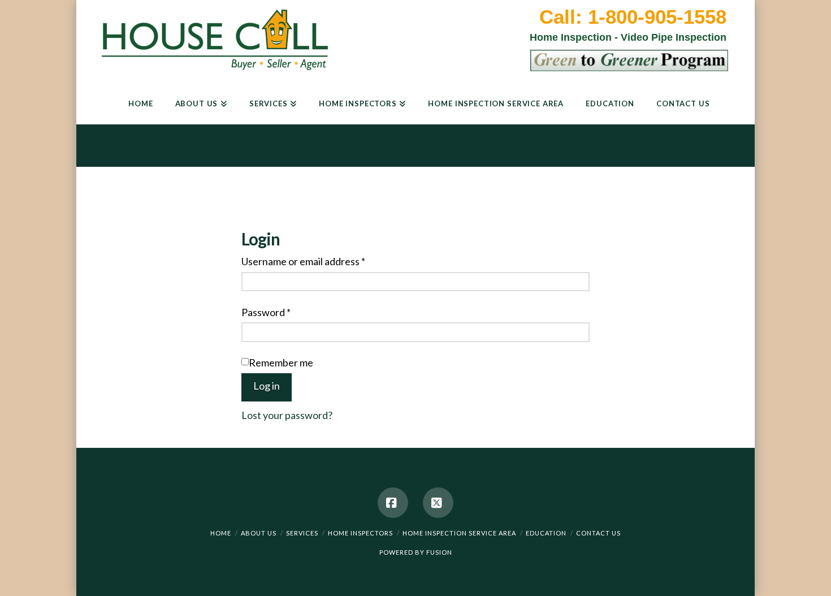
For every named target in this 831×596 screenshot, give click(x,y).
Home (220, 533)
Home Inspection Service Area (459, 533)
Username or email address (303, 261)
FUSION (439, 552)
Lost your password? (286, 415)
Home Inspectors (360, 533)
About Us (258, 533)
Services (302, 533)
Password (266, 312)
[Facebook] (393, 502)
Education (546, 533)
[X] (438, 502)
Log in (266, 385)
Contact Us (598, 533)
